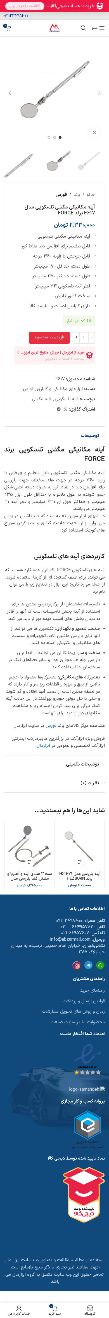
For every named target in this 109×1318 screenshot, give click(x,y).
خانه (91, 194)
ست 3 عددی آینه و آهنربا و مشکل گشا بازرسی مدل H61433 (29, 879)
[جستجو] (83, 28)
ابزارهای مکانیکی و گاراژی (60, 389)
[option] (60, 137)
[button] (99, 92)
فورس (61, 194)
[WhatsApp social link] (65, 410)
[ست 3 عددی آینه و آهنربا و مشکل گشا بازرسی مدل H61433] (29, 846)
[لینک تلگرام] (58, 410)
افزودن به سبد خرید (49, 337)
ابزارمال (43, 745)
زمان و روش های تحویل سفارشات (73, 1011)
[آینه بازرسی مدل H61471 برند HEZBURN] (79, 846)
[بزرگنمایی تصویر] (94, 132)
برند (77, 194)
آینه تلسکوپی (67, 399)
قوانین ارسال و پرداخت (84, 1001)
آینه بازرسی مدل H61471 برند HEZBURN (79, 876)
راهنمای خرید (92, 990)
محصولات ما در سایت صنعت (78, 1022)
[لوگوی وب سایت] (54, 27)
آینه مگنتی (41, 399)
